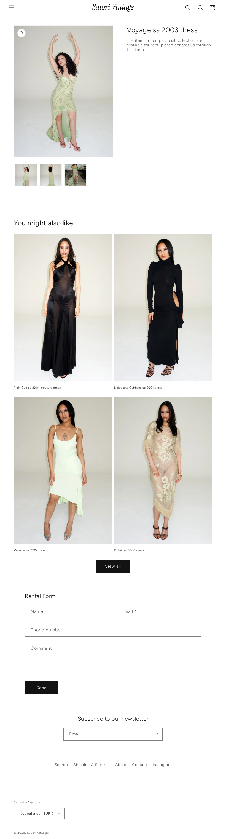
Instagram (162, 764)
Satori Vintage (38, 833)
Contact (139, 764)
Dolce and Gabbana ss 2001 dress (138, 387)
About (121, 764)
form (139, 49)
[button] (12, 8)
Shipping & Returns (91, 764)
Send (41, 687)
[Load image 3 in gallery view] (75, 175)
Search (61, 764)
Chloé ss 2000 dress (129, 550)
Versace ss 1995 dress (29, 550)
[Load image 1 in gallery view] (26, 175)
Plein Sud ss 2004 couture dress (37, 387)
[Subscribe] (156, 734)
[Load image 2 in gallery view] (51, 175)
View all (113, 566)
